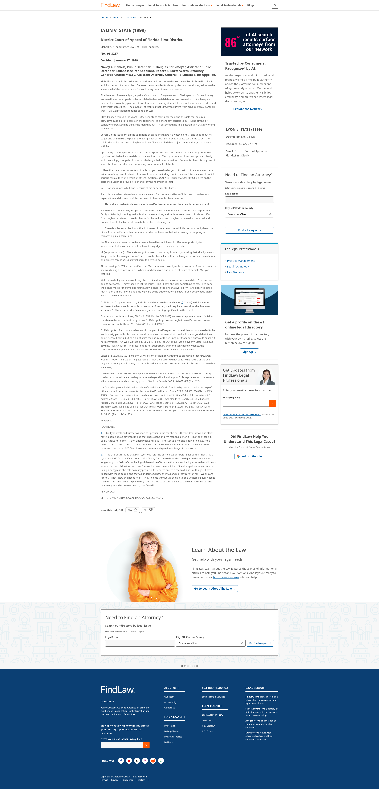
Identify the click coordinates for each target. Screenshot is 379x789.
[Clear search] (270, 214)
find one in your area (226, 577)
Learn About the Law (212, 714)
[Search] (275, 5)
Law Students (235, 272)
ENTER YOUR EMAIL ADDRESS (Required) (121, 739)
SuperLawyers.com (255, 708)
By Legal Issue (171, 731)
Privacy (114, 779)
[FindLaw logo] (112, 5)
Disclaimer (128, 779)
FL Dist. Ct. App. (130, 17)
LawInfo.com (252, 732)
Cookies (141, 779)
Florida (116, 17)
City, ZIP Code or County (239, 208)
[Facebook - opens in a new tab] (121, 761)
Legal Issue (231, 193)
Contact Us (169, 707)
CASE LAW (104, 17)
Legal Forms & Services (213, 696)
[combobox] (249, 199)
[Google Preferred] (161, 761)
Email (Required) (231, 397)
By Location (170, 725)
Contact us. (129, 714)
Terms (104, 779)
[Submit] (272, 403)
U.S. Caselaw (208, 725)
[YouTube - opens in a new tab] (129, 761)
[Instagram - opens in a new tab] (145, 761)
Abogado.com (252, 720)
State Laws (207, 720)
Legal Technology (238, 266)
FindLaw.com (252, 696)
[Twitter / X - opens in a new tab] (137, 761)
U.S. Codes (207, 731)
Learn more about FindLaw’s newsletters (242, 414)
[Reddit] (153, 761)
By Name (168, 742)
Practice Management (241, 260)
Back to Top (191, 666)
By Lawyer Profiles (173, 736)
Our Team (169, 696)
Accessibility (170, 702)
